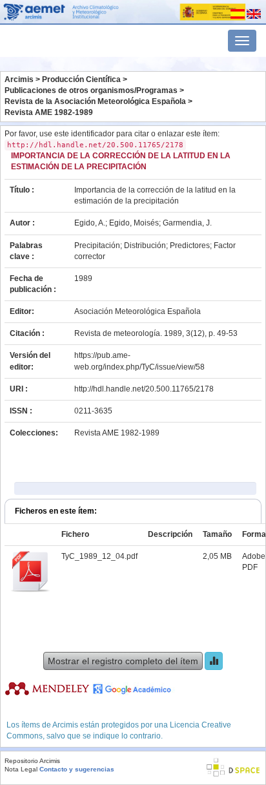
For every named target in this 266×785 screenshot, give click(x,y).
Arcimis (19, 79)
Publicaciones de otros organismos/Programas (91, 90)
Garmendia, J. (187, 222)
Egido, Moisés (134, 222)
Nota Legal (21, 769)
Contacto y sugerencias (76, 769)
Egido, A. (89, 222)
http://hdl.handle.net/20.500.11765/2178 (144, 388)
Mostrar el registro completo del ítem (123, 661)
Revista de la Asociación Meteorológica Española (95, 101)
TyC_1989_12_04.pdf (99, 556)
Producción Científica (81, 79)
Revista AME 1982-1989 (49, 112)
